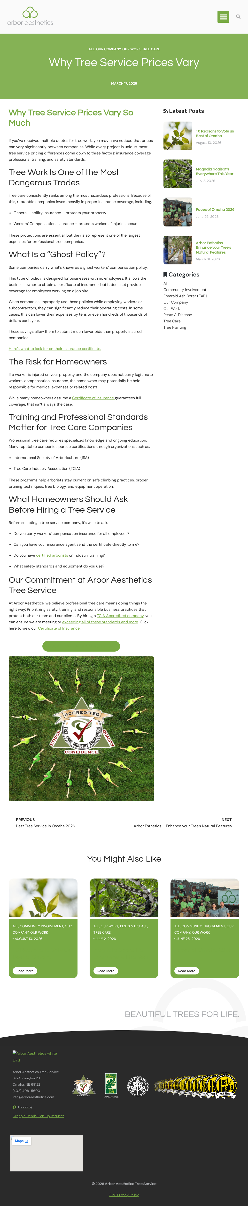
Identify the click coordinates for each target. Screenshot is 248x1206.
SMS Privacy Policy (124, 1195)
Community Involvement (184, 289)
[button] (223, 17)
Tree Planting (174, 327)
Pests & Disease (177, 314)
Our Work (131, 49)
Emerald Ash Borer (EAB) (185, 295)
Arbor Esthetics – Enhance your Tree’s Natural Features (213, 247)
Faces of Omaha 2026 (215, 209)
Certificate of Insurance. (59, 628)
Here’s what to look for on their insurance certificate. (55, 348)
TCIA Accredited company (120, 615)
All (91, 49)
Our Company (108, 49)
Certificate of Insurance (93, 397)
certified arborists (52, 555)
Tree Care (151, 49)
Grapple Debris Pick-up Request (38, 1116)
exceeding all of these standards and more (100, 622)
